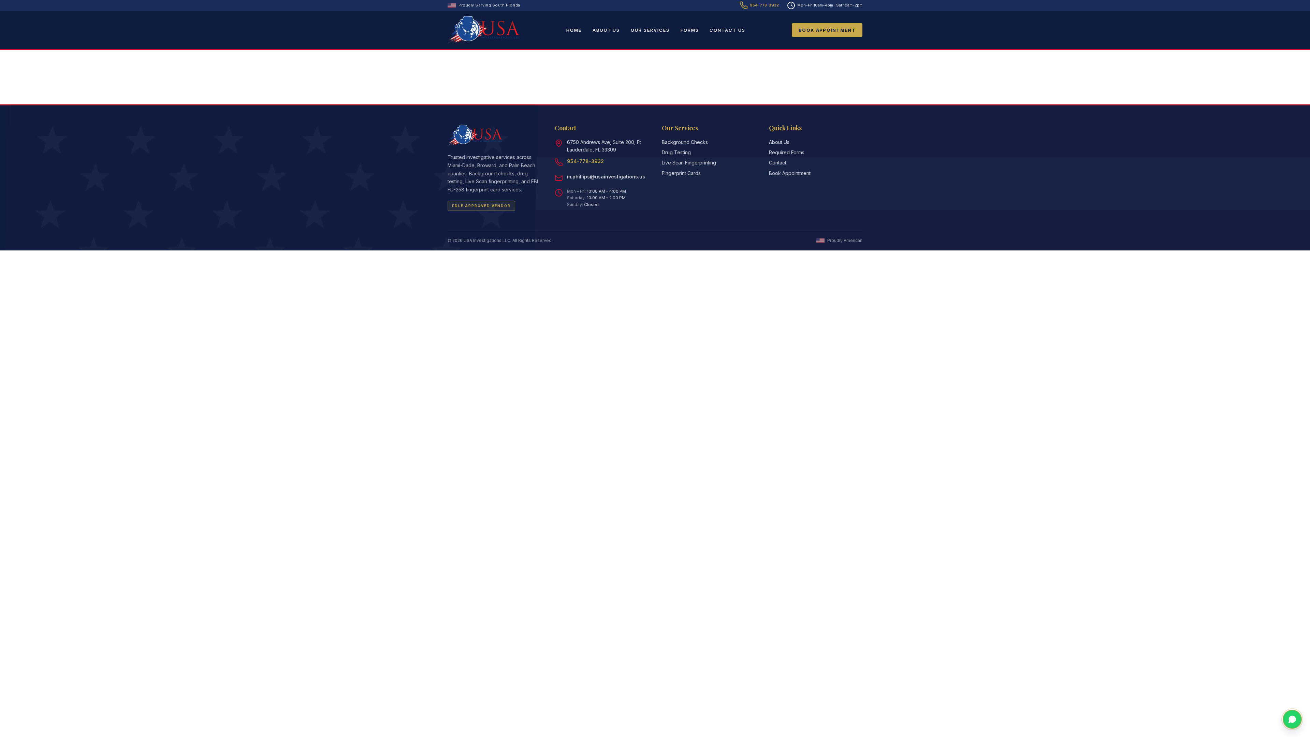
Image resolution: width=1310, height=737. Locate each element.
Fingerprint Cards (681, 173)
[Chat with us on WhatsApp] (1292, 719)
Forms (690, 30)
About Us (606, 30)
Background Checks (685, 142)
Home (574, 30)
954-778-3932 (585, 161)
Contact (777, 162)
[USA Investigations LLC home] (484, 30)
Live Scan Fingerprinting (689, 162)
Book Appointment (827, 30)
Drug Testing (676, 152)
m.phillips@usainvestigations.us (606, 176)
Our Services (650, 30)
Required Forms (786, 152)
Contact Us (727, 30)
